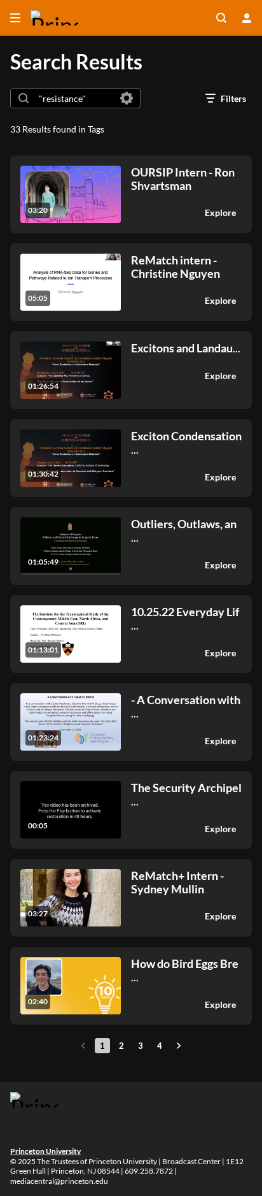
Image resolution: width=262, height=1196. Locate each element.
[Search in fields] (126, 98)
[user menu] (247, 18)
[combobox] (74, 98)
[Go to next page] (178, 1045)
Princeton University (45, 1151)
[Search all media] (221, 18)
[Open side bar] (15, 18)
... (185, 348)
